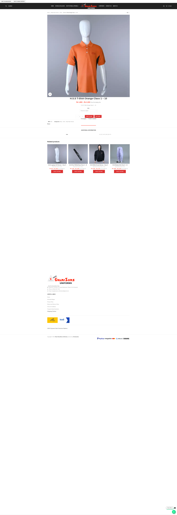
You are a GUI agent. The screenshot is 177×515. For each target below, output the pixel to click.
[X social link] (54, 123)
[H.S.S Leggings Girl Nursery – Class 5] (57, 154)
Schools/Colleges (51, 299)
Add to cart (89, 116)
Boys (61, 121)
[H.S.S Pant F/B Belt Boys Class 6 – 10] (78, 154)
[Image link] (61, 279)
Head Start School (55, 12)
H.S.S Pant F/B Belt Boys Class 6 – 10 (78, 165)
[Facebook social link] (52, 123)
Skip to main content (19, 1)
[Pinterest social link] (56, 123)
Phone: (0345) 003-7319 (54, 289)
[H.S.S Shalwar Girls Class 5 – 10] (120, 154)
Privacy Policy (50, 301)
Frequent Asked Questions (53, 309)
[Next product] (129, 12)
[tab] (88, 129)
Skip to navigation (6, 1)
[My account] (163, 6)
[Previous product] (126, 12)
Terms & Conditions (51, 306)
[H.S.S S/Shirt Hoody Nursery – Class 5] (99, 154)
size (88, 108)
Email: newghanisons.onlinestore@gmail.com (59, 290)
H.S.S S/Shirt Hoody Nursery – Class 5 (99, 165)
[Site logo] (88, 5)
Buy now (98, 116)
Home (48, 12)
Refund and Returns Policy (53, 304)
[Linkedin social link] (58, 123)
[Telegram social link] (60, 123)
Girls (61, 12)
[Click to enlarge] (50, 94)
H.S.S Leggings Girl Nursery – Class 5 (57, 165)
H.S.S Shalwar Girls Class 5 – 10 (119, 165)
